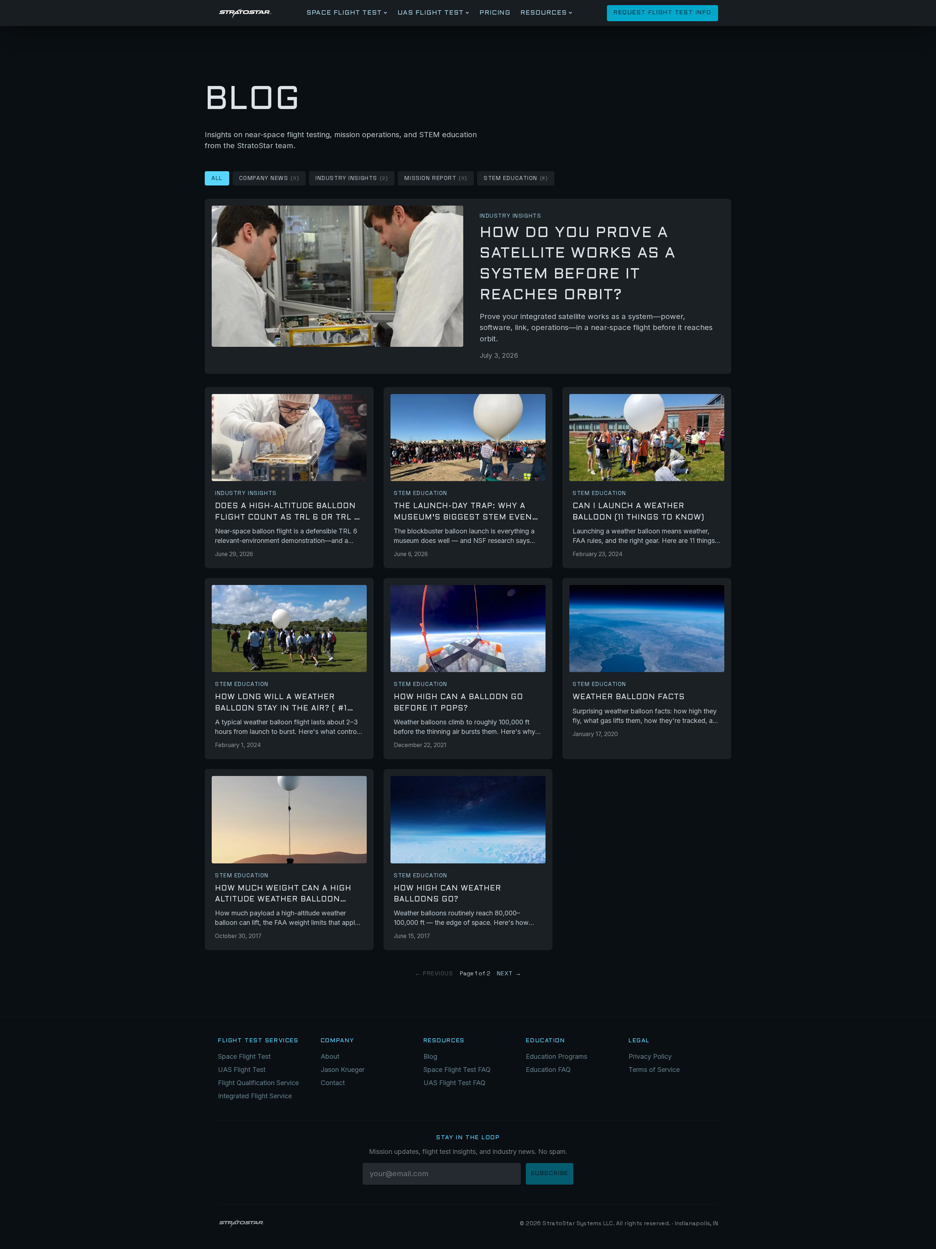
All (217, 178)
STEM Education (516, 178)
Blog (430, 1056)
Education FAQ (548, 1069)
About (330, 1056)
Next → (509, 973)
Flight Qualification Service (258, 1083)
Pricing (494, 13)
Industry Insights (352, 178)
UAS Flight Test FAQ (454, 1083)
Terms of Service (654, 1069)
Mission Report (435, 178)
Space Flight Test (343, 13)
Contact (333, 1083)
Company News (269, 178)
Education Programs (556, 1056)
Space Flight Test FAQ (457, 1069)
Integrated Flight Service (255, 1096)
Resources (543, 13)
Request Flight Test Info (663, 12)
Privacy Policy (650, 1056)
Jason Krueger (343, 1069)
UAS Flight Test (430, 13)
